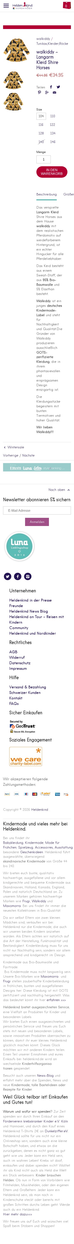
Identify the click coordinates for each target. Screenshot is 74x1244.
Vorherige (10, 455)
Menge (41, 152)
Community (18, 628)
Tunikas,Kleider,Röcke (52, 44)
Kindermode (34, 843)
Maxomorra (12, 906)
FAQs (13, 704)
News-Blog (45, 1076)
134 (53, 133)
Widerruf (17, 658)
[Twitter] (7, 576)
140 (41, 142)
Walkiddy (39, 901)
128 (41, 133)
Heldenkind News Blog (28, 611)
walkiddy (43, 39)
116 (41, 125)
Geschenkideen (31, 852)
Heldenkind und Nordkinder (32, 633)
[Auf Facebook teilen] (51, 87)
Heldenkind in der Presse (30, 600)
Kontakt (15, 698)
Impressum (18, 669)
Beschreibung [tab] (46, 194)
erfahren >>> (56, 1000)
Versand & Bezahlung (27, 687)
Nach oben (57, 490)
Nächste (28, 455)
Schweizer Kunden (24, 693)
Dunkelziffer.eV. (56, 1131)
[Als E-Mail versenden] (54, 93)
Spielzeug (25, 847)
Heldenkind (39, 810)
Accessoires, (44, 847)
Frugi (26, 901)
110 (52, 116)
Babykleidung (13, 843)
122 (52, 125)
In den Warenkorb (52, 171)
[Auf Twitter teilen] (58, 87)
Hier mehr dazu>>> (17, 1214)
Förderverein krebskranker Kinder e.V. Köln (35, 1121)
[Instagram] (27, 576)
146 (53, 142)
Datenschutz (19, 663)
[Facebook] (17, 576)
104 (41, 116)
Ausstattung (64, 847)
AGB (13, 652)
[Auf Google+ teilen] (47, 93)
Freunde (16, 606)
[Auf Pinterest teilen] (39, 93)
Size (39, 109)
